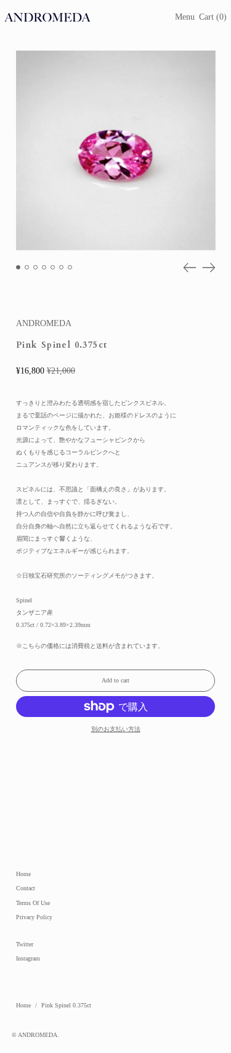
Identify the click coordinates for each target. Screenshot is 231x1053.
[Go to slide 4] (44, 267)
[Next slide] (208, 267)
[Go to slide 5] (53, 267)
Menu (185, 17)
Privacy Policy (34, 917)
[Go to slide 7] (70, 267)
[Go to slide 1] (18, 267)
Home (23, 874)
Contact (25, 888)
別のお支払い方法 (115, 729)
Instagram (28, 958)
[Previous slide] (189, 267)
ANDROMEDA (43, 323)
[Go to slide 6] (61, 267)
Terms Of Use (33, 902)
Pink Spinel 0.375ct (66, 1005)
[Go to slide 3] (35, 267)
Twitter (24, 944)
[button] (213, 17)
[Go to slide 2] (27, 267)
